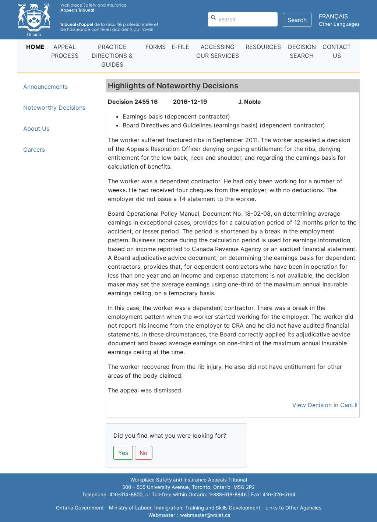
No (144, 452)
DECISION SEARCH (302, 51)
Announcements (45, 86)
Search (297, 20)
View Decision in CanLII (324, 405)
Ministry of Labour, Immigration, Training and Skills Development (184, 508)
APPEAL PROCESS (64, 51)
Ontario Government (80, 508)
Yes (123, 452)
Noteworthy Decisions (59, 107)
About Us (36, 128)
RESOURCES (263, 46)
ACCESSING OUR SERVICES (217, 51)
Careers (34, 149)
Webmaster (161, 515)
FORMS (155, 46)
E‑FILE (180, 46)
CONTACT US (337, 51)
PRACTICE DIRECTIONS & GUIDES (112, 55)
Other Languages (339, 24)
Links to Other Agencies (293, 508)
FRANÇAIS (333, 16)
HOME (36, 46)
